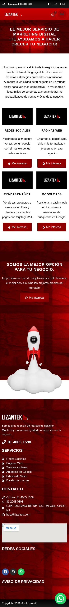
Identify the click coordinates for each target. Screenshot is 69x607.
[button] (60, 598)
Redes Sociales (17, 130)
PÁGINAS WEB (51, 130)
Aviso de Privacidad (23, 582)
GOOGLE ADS (52, 194)
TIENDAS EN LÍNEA (17, 194)
